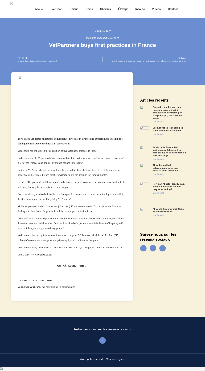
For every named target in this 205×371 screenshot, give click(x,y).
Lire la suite (158, 121)
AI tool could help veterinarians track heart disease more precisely (166, 168)
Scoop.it (102, 37)
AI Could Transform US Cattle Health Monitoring (168, 210)
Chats (89, 9)
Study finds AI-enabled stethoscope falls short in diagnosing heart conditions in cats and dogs (170, 151)
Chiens (74, 9)
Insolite (140, 9)
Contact (173, 9)
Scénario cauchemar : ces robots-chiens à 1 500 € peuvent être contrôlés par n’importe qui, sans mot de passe (167, 112)
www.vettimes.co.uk (41, 254)
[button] (189, 9)
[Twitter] (153, 248)
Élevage (123, 9)
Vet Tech (57, 9)
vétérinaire (113, 37)
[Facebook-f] (143, 248)
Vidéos (156, 9)
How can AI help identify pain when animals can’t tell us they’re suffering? (169, 187)
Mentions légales (115, 359)
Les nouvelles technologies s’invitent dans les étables (168, 129)
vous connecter (37, 287)
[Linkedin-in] (162, 248)
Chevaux (105, 9)
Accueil (39, 9)
